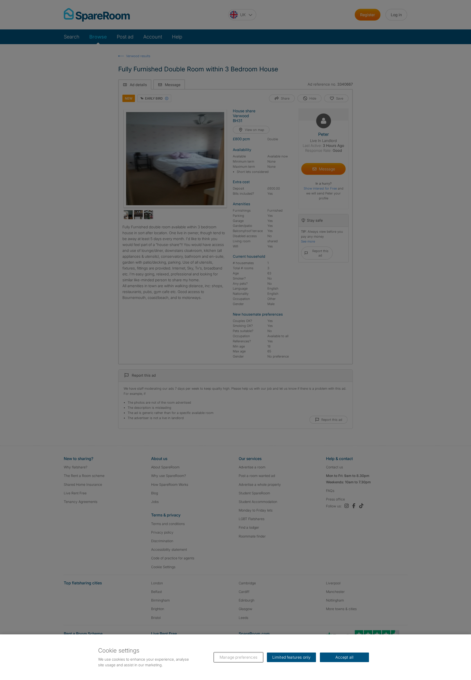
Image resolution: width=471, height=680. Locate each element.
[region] (235, 657)
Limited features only (291, 657)
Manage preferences (238, 657)
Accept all (344, 657)
